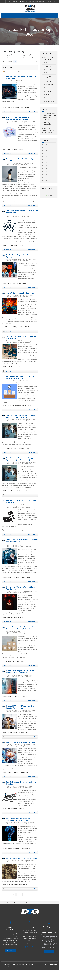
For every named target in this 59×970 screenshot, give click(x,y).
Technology (27, 342)
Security (26, 122)
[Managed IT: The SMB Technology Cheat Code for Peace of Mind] (9, 721)
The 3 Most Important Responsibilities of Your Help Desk (21, 337)
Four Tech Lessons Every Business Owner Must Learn (21, 783)
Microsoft (52, 132)
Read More (49, 951)
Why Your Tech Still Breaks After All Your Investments (21, 77)
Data (54, 123)
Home (10, 902)
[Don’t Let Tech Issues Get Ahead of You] (9, 755)
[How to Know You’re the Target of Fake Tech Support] (9, 602)
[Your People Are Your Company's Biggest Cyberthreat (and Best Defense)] (9, 430)
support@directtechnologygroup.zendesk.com (33, 1)
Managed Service (25, 107)
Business (26, 82)
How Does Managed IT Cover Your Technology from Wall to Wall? (18, 819)
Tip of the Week (49, 77)
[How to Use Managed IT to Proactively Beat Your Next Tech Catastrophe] (9, 686)
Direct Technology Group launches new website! (48, 931)
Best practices (28, 216)
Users (7, 245)
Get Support (53, 1)
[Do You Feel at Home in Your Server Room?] (9, 871)
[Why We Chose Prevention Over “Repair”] (9, 306)
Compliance (16, 772)
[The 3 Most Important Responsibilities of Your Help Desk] (9, 351)
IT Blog (48, 91)
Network (8, 448)
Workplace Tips (19, 405)
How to (48, 81)
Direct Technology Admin (28, 81)
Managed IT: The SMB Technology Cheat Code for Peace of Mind (20, 707)
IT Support (16, 107)
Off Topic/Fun (50, 98)
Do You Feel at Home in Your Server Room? (21, 858)
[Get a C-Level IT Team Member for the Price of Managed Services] (9, 556)
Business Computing (46, 130)
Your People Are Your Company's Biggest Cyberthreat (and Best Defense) (20, 416)
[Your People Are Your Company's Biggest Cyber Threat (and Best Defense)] (9, 473)
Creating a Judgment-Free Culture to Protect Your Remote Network (19, 118)
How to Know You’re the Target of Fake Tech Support (20, 588)
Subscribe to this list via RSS (12, 72)
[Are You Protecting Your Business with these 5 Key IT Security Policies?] (9, 643)
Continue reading (31, 112)
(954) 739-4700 (13, 1)
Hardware (46, 126)
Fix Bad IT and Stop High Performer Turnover (19, 256)
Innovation (44, 113)
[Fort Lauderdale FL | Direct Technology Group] (30, 8)
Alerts (48, 94)
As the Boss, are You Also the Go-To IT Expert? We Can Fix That (20, 377)
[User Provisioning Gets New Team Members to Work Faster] (9, 225)
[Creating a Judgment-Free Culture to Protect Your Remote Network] (9, 132)
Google (43, 115)
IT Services (9, 107)
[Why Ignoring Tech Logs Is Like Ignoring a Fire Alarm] (9, 516)
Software (46, 115)
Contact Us (10, 950)
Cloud (48, 88)
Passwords (15, 661)
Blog (15, 902)
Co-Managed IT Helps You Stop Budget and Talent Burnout (21, 160)
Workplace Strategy (28, 201)
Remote (21, 149)
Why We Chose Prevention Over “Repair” (21, 293)
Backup (51, 123)
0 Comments (7, 112)
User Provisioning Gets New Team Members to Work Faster (22, 212)
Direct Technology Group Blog (15, 82)
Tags (20, 902)
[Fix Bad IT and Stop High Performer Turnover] (9, 270)
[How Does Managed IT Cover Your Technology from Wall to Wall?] (9, 833)
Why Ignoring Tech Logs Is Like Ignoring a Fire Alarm (21, 501)
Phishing (21, 617)
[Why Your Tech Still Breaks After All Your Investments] (9, 91)
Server (8, 885)
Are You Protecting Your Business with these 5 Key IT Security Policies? (20, 628)
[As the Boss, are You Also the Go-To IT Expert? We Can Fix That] (9, 391)
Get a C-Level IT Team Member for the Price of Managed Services (22, 541)
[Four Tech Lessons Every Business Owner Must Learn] (9, 797)
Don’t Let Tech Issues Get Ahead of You (20, 742)
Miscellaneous (50, 84)
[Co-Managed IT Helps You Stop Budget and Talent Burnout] (9, 174)
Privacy (48, 132)
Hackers (49, 119)
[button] (36, 61)
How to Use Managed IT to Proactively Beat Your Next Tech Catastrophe (20, 672)
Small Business (10, 201)
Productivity (9, 283)
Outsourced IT (25, 772)
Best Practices (10, 405)
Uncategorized (50, 101)
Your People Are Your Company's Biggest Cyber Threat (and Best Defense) (20, 459)
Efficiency (13, 245)
